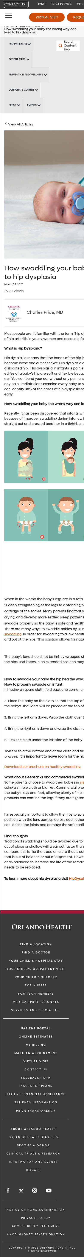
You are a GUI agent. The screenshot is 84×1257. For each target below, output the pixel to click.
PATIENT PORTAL (36, 1028)
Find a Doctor (61, 4)
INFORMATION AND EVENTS (33, 1162)
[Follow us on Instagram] (34, 1190)
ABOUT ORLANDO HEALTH (33, 1129)
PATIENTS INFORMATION (36, 1102)
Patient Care (17, 59)
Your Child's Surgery (36, 977)
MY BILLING (36, 1045)
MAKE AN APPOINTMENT (36, 1053)
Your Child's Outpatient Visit (35, 969)
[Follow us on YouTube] (49, 1190)
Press (12, 105)
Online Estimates (36, 1036)
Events (32, 105)
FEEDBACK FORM (36, 1078)
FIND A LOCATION (36, 944)
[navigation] (42, 4)
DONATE (33, 1170)
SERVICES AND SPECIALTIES (36, 1010)
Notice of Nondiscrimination (35, 1209)
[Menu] (8, 17)
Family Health (18, 44)
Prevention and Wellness (26, 74)
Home (41, 4)
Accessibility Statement (36, 1226)
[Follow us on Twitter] (21, 1191)
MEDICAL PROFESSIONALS (36, 1002)
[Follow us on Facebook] (8, 1190)
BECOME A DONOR (33, 1145)
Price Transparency (36, 1110)
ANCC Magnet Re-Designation (36, 1234)
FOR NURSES (36, 985)
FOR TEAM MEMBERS (36, 993)
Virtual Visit (47, 17)
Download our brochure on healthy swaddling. (42, 766)
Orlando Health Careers (33, 1137)
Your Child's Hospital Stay (36, 961)
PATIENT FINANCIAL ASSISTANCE (35, 1094)
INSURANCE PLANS (36, 1086)
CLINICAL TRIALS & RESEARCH (33, 1153)
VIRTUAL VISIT (36, 1061)
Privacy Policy (36, 1218)
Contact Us (14, 4)
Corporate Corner (21, 89)
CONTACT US (36, 1069)
